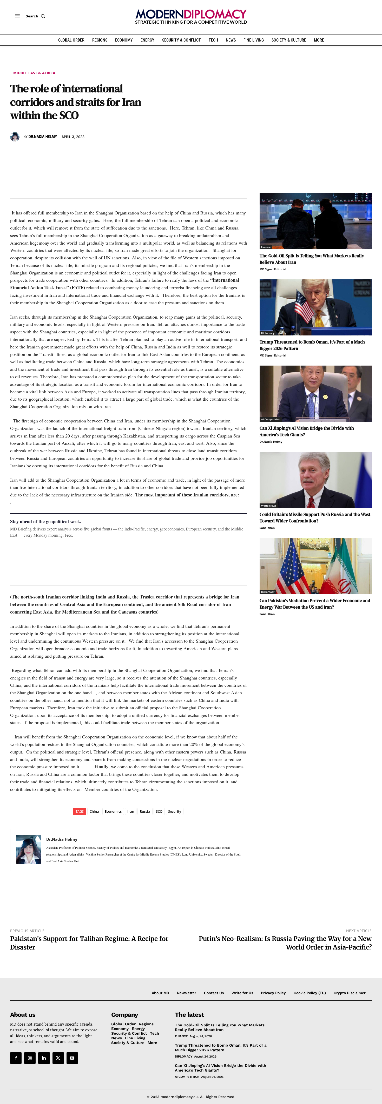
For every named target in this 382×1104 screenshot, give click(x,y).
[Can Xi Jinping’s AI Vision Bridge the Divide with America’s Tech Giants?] (316, 394)
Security (174, 811)
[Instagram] (30, 1058)
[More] (87, 152)
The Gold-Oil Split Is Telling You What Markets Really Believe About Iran (220, 1027)
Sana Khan (267, 528)
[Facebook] (15, 152)
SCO (159, 811)
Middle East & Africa (34, 72)
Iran (130, 811)
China (94, 811)
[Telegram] (75, 152)
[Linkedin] (51, 152)
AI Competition (270, 419)
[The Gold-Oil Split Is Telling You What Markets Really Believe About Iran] (316, 221)
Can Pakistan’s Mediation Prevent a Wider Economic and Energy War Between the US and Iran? (315, 603)
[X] (27, 152)
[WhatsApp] (39, 152)
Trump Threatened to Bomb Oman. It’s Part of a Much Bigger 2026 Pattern (221, 1047)
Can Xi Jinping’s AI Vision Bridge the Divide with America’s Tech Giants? (220, 1068)
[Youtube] (72, 1058)
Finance (266, 247)
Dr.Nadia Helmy (43, 137)
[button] (36, 16)
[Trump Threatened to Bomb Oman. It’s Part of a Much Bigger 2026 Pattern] (316, 307)
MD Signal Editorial (273, 269)
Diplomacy (267, 333)
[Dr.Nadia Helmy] (15, 137)
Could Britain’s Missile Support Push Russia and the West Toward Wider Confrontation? (315, 517)
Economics (113, 811)
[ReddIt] (63, 152)
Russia (145, 811)
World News (268, 505)
